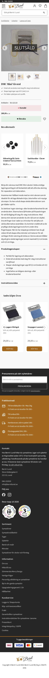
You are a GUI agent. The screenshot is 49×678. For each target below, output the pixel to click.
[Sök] (44, 12)
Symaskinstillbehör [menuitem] (9, 532)
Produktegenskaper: (10, 249)
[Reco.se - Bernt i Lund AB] (24, 511)
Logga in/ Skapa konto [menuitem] (11, 602)
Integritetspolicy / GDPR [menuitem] (11, 626)
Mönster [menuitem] (5, 548)
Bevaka (22, 118)
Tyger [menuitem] (4, 536)
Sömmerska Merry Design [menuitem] (12, 571)
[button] (3, 5)
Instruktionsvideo (9, 283)
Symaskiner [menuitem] (6, 528)
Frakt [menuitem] (4, 610)
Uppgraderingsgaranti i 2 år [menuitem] (13, 587)
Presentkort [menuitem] (6, 622)
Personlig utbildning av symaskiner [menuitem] (16, 579)
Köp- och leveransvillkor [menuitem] (11, 606)
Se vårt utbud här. (16, 465)
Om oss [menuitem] (5, 563)
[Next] (44, 48)
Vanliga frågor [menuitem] (7, 575)
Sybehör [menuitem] (5, 540)
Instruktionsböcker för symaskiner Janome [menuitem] (19, 618)
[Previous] (4, 48)
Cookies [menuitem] (5, 630)
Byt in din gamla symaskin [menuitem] (12, 583)
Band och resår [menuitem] (8, 544)
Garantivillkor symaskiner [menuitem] (12, 614)
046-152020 (9, 1)
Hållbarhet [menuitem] (6, 591)
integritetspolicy (35, 391)
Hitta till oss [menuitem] (6, 567)
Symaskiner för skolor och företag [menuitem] (15, 552)
